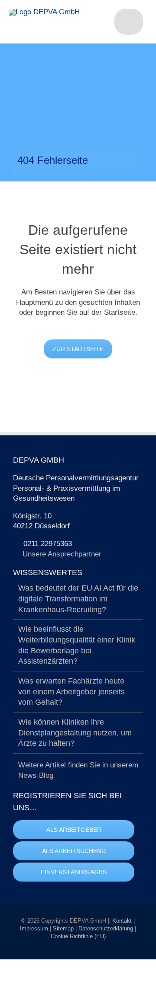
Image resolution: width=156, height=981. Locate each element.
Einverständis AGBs (74, 872)
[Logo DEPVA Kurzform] (44, 12)
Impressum (35, 928)
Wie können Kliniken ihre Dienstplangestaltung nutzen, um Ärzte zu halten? (75, 733)
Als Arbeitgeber (73, 829)
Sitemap (64, 928)
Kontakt (122, 920)
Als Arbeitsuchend (74, 850)
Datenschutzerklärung (106, 928)
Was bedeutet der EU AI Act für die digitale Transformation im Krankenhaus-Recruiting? (78, 599)
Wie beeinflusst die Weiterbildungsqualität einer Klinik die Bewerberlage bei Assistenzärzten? (76, 645)
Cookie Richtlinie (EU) (78, 936)
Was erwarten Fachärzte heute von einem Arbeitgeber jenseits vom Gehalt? (71, 691)
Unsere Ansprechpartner (62, 554)
